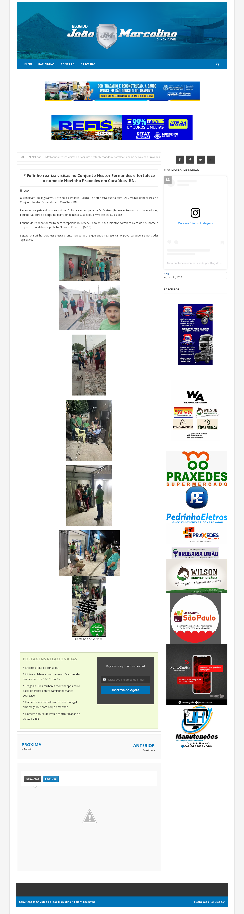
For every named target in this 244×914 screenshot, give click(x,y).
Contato (68, 64)
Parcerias (88, 64)
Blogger (220, 902)
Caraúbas (169, 281)
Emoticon (51, 779)
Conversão (32, 779)
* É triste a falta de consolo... (41, 668)
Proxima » (148, 750)
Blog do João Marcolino (56, 902)
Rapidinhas (46, 64)
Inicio (28, 64)
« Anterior (28, 749)
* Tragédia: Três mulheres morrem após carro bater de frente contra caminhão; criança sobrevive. (51, 690)
